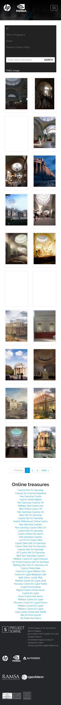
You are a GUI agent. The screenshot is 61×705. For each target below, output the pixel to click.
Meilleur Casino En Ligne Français (30, 559)
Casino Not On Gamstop (30, 518)
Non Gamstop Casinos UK (30, 502)
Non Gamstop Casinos (30, 524)
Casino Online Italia (30, 568)
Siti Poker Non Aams (30, 618)
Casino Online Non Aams (30, 534)
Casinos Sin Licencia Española (30, 493)
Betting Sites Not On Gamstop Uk (30, 565)
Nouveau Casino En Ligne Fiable (30, 584)
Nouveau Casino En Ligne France (30, 602)
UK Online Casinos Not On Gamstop (30, 562)
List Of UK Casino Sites (30, 540)
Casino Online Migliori (31, 499)
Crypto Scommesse (30, 587)
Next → (45, 470)
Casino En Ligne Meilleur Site (30, 571)
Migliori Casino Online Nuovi (30, 590)
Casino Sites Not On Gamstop (30, 543)
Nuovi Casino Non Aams (30, 596)
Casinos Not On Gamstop (30, 490)
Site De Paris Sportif (30, 615)
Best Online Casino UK (30, 509)
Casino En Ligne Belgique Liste (30, 574)
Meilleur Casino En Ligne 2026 (30, 580)
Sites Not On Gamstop (30, 515)
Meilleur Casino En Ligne (30, 599)
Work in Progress (14, 35)
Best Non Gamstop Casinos (31, 555)
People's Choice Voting (18, 47)
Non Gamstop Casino (30, 496)
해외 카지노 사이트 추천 (30, 577)
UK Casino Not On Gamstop (30, 552)
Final (8, 41)
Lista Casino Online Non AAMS (30, 612)
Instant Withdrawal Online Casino (30, 521)
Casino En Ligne (30, 593)
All (7, 28)
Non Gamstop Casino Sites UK (30, 527)
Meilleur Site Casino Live (30, 506)
